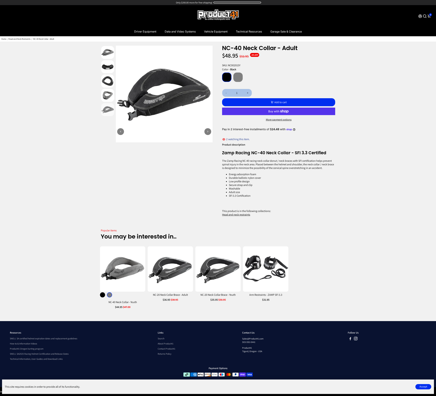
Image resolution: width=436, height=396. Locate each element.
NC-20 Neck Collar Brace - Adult (170, 295)
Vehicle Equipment (216, 31)
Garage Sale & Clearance (286, 31)
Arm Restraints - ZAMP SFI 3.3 (265, 295)
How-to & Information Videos (23, 343)
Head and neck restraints (236, 214)
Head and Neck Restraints (19, 39)
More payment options (279, 119)
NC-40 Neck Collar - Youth (122, 302)
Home (3, 39)
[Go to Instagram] (356, 339)
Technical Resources (249, 31)
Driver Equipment (145, 31)
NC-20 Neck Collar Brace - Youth (218, 295)
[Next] (207, 131)
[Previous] (120, 131)
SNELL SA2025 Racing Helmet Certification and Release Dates (39, 353)
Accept (423, 386)
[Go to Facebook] (350, 339)
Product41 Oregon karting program (26, 348)
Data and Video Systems (180, 31)
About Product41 (165, 343)
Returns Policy (164, 353)
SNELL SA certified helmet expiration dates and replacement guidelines (43, 338)
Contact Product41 (166, 348)
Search (161, 338)
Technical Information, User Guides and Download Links (36, 358)
